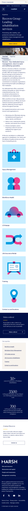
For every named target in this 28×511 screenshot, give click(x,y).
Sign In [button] (8, 5)
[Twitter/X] (9, 495)
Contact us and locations (11, 365)
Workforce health (9, 346)
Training (7, 361)
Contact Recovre (6, 59)
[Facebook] (3, 495)
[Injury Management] (14, 156)
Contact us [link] (23, 5)
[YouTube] (14, 495)
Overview (5, 56)
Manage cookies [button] (14, 503)
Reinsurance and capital (8, 469)
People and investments (8, 472)
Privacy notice (13, 500)
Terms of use (5, 500)
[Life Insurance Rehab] (14, 240)
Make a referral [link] (13, 44)
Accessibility (22, 500)
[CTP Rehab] (14, 212)
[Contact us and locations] (14, 296)
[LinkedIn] (19, 495)
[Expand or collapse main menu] (3, 9)
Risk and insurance (7, 466)
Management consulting (9, 475)
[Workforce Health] (14, 184)
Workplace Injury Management (13, 350)
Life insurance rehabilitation (12, 358)
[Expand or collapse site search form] (24, 9)
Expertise (12, 56)
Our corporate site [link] (16, 5)
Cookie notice (5, 503)
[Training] (14, 268)
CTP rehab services (10, 354)
